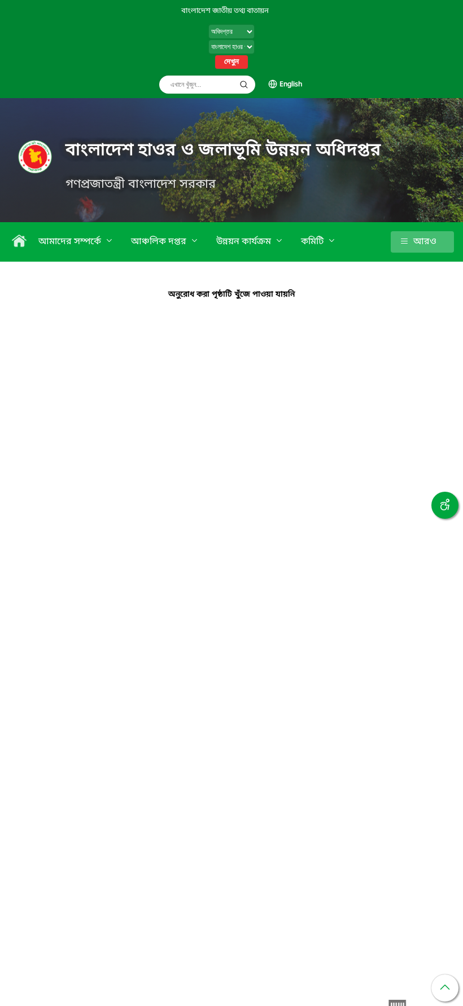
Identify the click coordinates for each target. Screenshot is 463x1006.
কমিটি (313, 242)
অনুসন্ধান (244, 85)
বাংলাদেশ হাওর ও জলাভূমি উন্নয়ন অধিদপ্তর (223, 150)
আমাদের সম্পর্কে (70, 242)
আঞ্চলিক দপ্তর (160, 242)
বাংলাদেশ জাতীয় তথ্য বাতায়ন (225, 11)
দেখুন (231, 62)
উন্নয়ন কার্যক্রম (244, 242)
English (290, 84)
